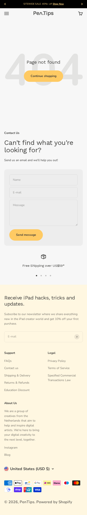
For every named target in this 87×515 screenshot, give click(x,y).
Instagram (11, 448)
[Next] (82, 4)
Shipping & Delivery (17, 375)
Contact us (11, 368)
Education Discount (17, 390)
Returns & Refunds (16, 383)
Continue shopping (43, 76)
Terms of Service (58, 368)
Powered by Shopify (54, 501)
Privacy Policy (57, 361)
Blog (7, 455)
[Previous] (5, 4)
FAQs (8, 361)
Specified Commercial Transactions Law (62, 377)
